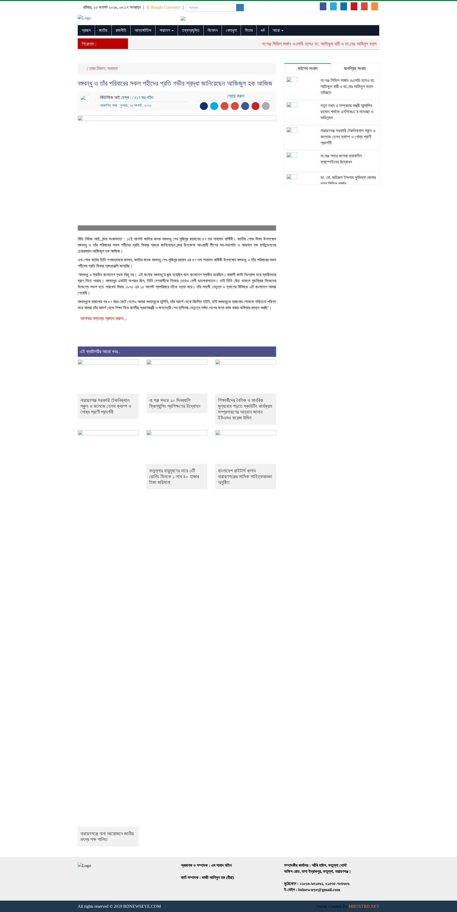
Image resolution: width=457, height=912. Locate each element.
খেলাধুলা (231, 30)
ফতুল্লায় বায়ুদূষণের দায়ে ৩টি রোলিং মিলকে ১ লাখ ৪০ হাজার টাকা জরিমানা (174, 476)
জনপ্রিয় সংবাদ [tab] (355, 68)
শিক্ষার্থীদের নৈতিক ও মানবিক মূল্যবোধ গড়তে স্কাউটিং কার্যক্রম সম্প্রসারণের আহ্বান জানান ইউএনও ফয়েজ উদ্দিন (245, 409)
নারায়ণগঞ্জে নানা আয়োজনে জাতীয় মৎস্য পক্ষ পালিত (107, 836)
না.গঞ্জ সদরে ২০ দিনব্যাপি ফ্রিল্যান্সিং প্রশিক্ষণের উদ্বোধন (174, 403)
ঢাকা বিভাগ (97, 68)
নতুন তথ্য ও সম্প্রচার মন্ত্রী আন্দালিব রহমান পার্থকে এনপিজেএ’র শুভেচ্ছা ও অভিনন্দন (347, 111)
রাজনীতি (121, 30)
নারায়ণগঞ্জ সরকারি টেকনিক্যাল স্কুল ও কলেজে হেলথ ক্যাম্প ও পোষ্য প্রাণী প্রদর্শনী (105, 406)
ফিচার (249, 30)
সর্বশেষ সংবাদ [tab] (308, 68)
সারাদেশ (165, 30)
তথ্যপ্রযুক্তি (190, 30)
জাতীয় (103, 30)
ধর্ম (262, 30)
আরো (277, 30)
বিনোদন (213, 30)
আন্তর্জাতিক (143, 30)
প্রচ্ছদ (86, 30)
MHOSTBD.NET (364, 906)
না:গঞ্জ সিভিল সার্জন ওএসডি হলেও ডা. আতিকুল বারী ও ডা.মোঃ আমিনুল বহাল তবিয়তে (317, 44)
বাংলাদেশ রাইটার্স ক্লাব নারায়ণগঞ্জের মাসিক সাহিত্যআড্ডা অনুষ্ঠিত (245, 476)
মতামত (112, 68)
